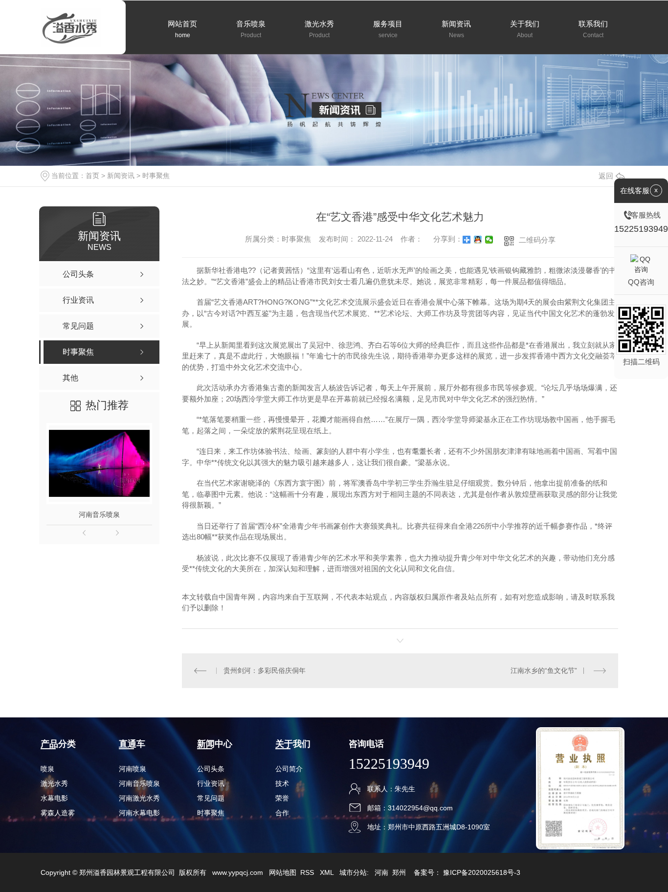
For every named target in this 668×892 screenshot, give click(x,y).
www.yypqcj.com (237, 872)
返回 (606, 176)
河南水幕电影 (139, 813)
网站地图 (282, 872)
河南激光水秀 (139, 798)
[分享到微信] (489, 240)
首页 (92, 175)
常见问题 (210, 798)
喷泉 (47, 769)
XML (327, 872)
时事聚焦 (156, 175)
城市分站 (353, 872)
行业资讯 (210, 783)
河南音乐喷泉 (99, 514)
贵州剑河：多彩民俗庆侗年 (264, 670)
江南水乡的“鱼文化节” (544, 670)
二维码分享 (537, 240)
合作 (282, 813)
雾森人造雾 (58, 813)
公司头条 (210, 769)
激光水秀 (54, 783)
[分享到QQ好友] (478, 240)
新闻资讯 (120, 175)
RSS (308, 872)
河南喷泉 (132, 769)
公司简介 (289, 769)
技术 (282, 783)
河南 (381, 872)
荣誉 (282, 798)
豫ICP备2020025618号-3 (481, 872)
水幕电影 (54, 798)
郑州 (399, 872)
